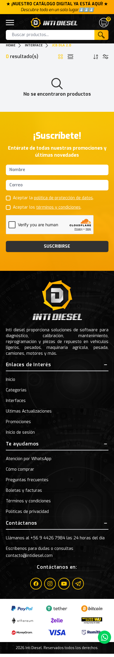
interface (34, 45)
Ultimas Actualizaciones (29, 411)
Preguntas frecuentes (27, 480)
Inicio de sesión (20, 432)
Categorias (16, 390)
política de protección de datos (63, 198)
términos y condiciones (58, 207)
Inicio (10, 379)
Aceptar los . (47, 207)
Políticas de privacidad (27, 511)
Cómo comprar (20, 469)
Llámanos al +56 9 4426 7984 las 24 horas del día (55, 538)
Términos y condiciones (28, 501)
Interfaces (16, 400)
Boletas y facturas (24, 490)
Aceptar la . (53, 198)
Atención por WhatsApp (28, 459)
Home (10, 45)
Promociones (18, 422)
